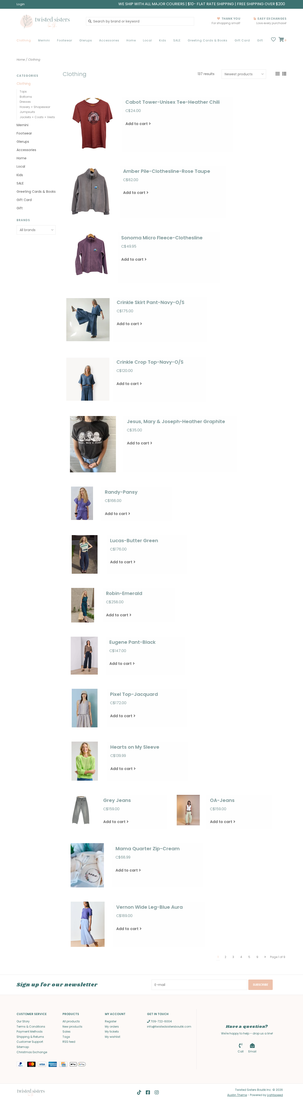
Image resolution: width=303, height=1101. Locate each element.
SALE (177, 40)
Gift (260, 40)
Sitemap (23, 1047)
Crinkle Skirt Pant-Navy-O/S (150, 302)
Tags (66, 1037)
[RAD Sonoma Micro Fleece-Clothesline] (90, 257)
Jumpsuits (27, 112)
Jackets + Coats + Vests (37, 117)
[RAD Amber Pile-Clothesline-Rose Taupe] (91, 192)
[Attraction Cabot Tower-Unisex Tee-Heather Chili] (92, 124)
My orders (112, 1027)
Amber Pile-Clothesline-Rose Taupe (166, 171)
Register (110, 1021)
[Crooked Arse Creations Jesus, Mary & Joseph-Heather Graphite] (93, 444)
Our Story (23, 1021)
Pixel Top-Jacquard (134, 694)
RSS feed (68, 1042)
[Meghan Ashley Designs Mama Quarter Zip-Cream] (87, 865)
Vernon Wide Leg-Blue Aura (149, 907)
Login (21, 4)
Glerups (85, 40)
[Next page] (265, 957)
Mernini (44, 40)
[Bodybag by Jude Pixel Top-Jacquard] (84, 708)
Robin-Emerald (124, 593)
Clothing (24, 40)
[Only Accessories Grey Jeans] (81, 810)
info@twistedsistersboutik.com (169, 1027)
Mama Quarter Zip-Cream (148, 848)
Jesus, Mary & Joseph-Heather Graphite (176, 421)
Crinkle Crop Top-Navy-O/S (149, 362)
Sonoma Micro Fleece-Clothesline (162, 237)
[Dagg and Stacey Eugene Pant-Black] (84, 656)
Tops (23, 92)
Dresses (25, 102)
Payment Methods (30, 1031)
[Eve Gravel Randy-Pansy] (82, 503)
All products (71, 1021)
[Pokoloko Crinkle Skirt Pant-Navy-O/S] (88, 319)
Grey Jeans (117, 800)
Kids (162, 40)
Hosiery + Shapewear (35, 107)
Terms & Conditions (31, 1027)
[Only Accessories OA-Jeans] (188, 810)
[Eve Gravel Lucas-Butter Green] (84, 554)
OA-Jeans (222, 800)
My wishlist (112, 1037)
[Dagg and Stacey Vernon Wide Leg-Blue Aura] (87, 924)
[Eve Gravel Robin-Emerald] (82, 605)
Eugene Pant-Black (132, 642)
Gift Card (242, 40)
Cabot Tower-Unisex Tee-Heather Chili (172, 102)
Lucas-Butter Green (134, 540)
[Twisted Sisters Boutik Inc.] (48, 21)
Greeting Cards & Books (207, 40)
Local (147, 40)
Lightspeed (275, 1095)
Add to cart (136, 123)
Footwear (64, 40)
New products (72, 1027)
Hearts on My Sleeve (134, 747)
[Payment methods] (22, 1065)
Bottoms (26, 97)
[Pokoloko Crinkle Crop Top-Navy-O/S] (87, 379)
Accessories (109, 40)
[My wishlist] (273, 40)
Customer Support (30, 1042)
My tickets (112, 1031)
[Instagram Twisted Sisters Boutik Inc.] (157, 1092)
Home (131, 40)
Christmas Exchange (32, 1052)
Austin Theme (237, 1095)
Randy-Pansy (121, 492)
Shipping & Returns (30, 1037)
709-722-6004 (161, 1021)
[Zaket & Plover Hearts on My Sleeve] (84, 761)
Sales (66, 1031)
